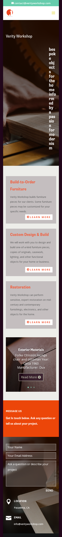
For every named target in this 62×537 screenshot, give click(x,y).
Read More (29, 377)
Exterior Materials (31, 350)
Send (49, 490)
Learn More (40, 217)
